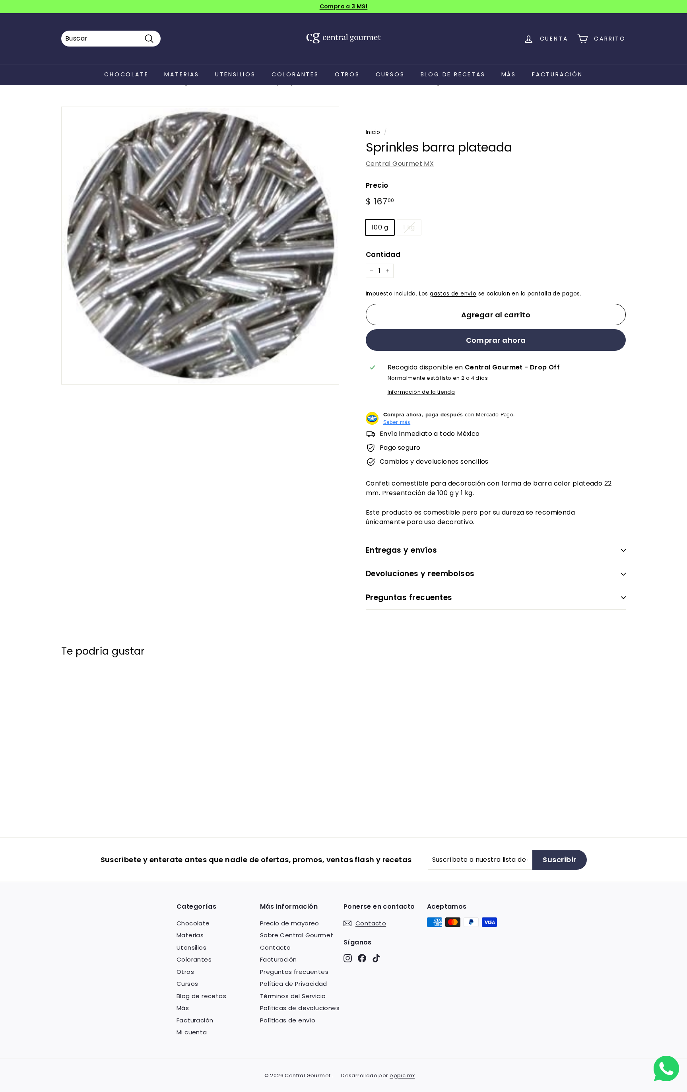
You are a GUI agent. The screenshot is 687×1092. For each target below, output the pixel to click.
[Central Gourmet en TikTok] (376, 957)
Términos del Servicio (293, 996)
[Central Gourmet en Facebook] (362, 957)
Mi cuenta (192, 1032)
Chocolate (126, 74)
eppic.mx (402, 1075)
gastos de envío (453, 293)
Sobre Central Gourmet (296, 935)
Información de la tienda (421, 392)
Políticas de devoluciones (300, 1008)
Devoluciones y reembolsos (420, 573)
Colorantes (295, 74)
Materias (181, 74)
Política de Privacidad (293, 983)
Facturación (557, 74)
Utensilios (235, 74)
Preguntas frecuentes (409, 597)
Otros (347, 74)
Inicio (373, 132)
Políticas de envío (287, 1020)
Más (508, 74)
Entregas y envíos (401, 550)
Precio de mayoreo (289, 923)
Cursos (390, 74)
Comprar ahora (496, 340)
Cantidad (383, 254)
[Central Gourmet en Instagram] (348, 957)
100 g (380, 227)
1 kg (409, 227)
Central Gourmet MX (400, 163)
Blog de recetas (453, 74)
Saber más (396, 422)
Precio (377, 185)
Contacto (275, 947)
